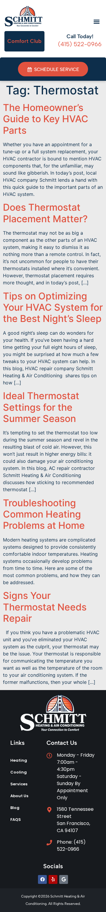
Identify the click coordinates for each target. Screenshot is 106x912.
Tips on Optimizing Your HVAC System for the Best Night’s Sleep (53, 307)
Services (18, 784)
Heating (18, 760)
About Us (19, 796)
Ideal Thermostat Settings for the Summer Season (41, 407)
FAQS (15, 819)
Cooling (18, 772)
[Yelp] (53, 879)
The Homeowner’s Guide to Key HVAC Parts (45, 119)
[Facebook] (42, 879)
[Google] (63, 879)
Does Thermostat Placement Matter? (45, 213)
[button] (96, 22)
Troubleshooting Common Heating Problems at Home (44, 514)
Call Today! (80, 36)
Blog (14, 808)
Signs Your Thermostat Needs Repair (45, 607)
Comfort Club (24, 41)
